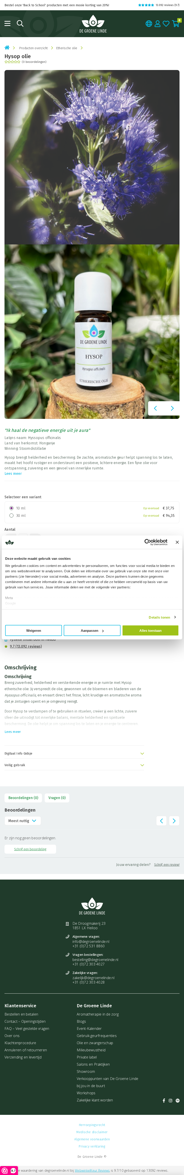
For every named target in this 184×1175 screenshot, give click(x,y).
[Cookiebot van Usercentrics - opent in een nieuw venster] (147, 542)
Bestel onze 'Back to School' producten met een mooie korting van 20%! (56, 5)
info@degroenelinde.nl (90, 941)
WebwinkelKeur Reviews (92, 1170)
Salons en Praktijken (93, 1064)
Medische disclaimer (92, 1132)
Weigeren (33, 630)
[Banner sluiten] (177, 542)
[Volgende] (172, 408)
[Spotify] (178, 1101)
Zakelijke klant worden (95, 1100)
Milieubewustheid (91, 1050)
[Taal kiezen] (149, 23)
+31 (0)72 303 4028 (88, 982)
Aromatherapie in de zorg (98, 1014)
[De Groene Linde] (93, 24)
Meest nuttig (18, 821)
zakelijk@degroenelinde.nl (93, 977)
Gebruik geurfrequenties (97, 1035)
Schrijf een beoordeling (30, 849)
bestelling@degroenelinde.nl (95, 959)
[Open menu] (7, 23)
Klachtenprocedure (20, 1042)
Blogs (81, 1021)
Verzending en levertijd (23, 1057)
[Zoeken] (20, 23)
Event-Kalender (89, 1028)
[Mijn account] (158, 23)
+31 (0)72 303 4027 (88, 964)
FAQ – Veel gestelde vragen (26, 1028)
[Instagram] (170, 1101)
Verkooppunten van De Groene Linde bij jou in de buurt (107, 1082)
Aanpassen (89, 630)
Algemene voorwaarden (92, 1139)
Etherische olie (66, 48)
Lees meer (13, 473)
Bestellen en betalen (21, 1014)
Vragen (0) (57, 798)
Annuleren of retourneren (25, 1050)
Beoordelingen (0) (23, 798)
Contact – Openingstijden (25, 1021)
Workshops (86, 1092)
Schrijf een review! (167, 865)
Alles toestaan (150, 630)
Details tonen (159, 617)
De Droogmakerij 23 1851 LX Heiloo (89, 925)
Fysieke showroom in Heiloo (33, 639)
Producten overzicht (33, 48)
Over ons (12, 1035)
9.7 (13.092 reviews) (26, 646)
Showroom (86, 1071)
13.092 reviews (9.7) (168, 5)
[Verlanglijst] (166, 23)
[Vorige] (155, 408)
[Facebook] (164, 1101)
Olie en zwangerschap (95, 1042)
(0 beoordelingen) (34, 61)
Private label (87, 1057)
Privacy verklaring (92, 1146)
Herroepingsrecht (92, 1125)
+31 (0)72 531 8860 (88, 946)
